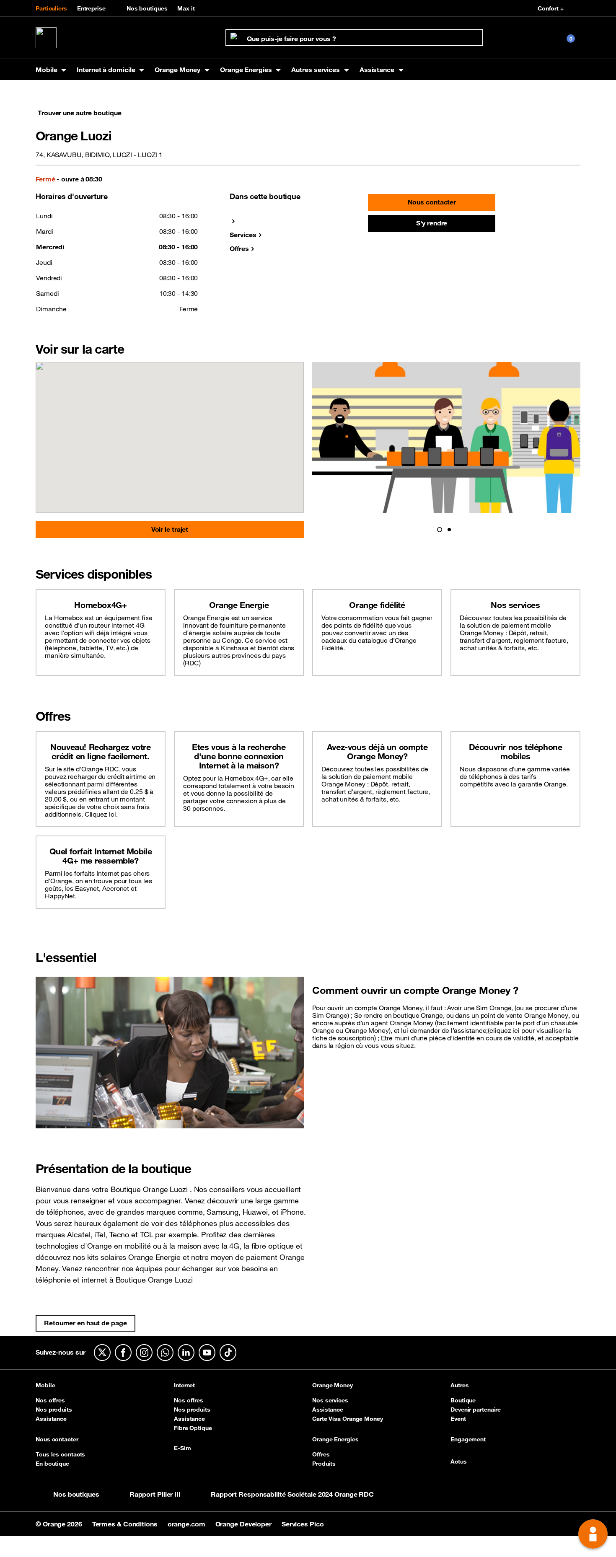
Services (243, 234)
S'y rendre (431, 223)
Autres (459, 1385)
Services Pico (303, 1524)
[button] (439, 529)
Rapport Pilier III (155, 1494)
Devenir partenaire (475, 1409)
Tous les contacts (60, 1454)
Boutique (463, 1400)
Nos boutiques (147, 8)
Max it (185, 8)
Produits (324, 1463)
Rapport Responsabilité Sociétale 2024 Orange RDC (292, 1494)
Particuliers (51, 8)
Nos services (330, 1400)
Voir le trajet (170, 529)
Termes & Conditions (125, 1524)
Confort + (551, 8)
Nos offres (50, 1400)
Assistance (51, 1419)
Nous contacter (432, 202)
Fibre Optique (193, 1428)
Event (458, 1419)
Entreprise (91, 8)
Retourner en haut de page (85, 1323)
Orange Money (332, 1385)
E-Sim (182, 1448)
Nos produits (54, 1409)
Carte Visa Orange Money (347, 1419)
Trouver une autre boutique (79, 112)
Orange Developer (244, 1524)
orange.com (187, 1524)
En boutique (52, 1463)
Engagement (468, 1439)
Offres (239, 248)
